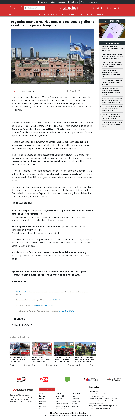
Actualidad (52, 14)
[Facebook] (94, 8)
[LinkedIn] (102, 8)
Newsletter (99, 14)
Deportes (59, 399)
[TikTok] (124, 8)
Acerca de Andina (65, 413)
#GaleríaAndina (22, 292)
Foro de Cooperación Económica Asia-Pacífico (104, 399)
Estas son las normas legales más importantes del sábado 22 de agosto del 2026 (112, 64)
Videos (82, 14)
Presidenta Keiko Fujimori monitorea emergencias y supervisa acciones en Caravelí (84, 360)
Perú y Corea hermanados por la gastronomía (104, 406)
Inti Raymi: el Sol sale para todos (99, 408)
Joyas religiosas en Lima (97, 396)
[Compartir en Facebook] (25, 365)
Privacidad (82, 413)
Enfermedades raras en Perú (98, 394)
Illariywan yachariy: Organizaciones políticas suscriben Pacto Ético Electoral (41, 360)
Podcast (90, 14)
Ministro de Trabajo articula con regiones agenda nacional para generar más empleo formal (112, 100)
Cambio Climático (61, 409)
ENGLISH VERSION (47, 389)
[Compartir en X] (27, 365)
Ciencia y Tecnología (62, 406)
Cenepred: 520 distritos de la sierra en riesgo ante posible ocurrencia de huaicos (111, 116)
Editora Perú (54, 413)
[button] (10, 352)
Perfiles (52, 2)
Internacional (43, 409)
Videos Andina (19, 337)
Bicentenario (42, 2)
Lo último (42, 14)
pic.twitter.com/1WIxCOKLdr (42, 305)
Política (41, 399)
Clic (57, 401)
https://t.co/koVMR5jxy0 (51, 300)
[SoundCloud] (115, 8)
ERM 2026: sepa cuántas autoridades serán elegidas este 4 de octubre (112, 48)
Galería (63, 14)
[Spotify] (119, 8)
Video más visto (112, 21)
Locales (41, 404)
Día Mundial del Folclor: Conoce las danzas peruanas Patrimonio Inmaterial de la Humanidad (112, 56)
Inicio (41, 393)
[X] (98, 8)
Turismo (83, 2)
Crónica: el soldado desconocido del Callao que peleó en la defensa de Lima (112, 108)
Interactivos (76, 401)
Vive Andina (93, 2)
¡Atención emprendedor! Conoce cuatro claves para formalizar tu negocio (112, 124)
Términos (75, 413)
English (16, 8)
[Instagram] (111, 8)
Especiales (61, 2)
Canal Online (72, 14)
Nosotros (75, 409)
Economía (42, 401)
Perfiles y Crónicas (62, 404)
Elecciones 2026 (94, 391)
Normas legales (73, 2)
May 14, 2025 (66, 311)
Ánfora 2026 (60, 396)
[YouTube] (107, 8)
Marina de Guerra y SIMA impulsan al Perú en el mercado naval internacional (19, 360)
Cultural (58, 393)
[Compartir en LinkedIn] (29, 365)
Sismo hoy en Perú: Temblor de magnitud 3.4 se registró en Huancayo (112, 82)
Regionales (42, 406)
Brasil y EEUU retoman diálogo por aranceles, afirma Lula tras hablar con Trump (63, 360)
